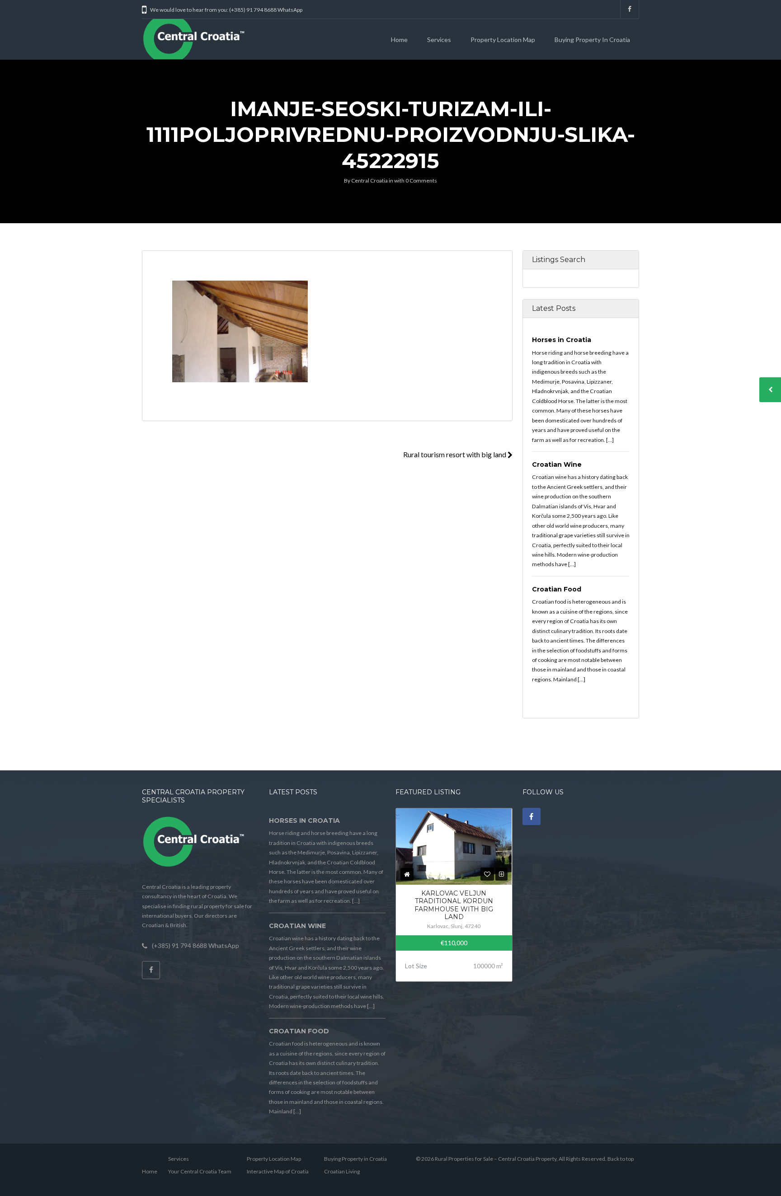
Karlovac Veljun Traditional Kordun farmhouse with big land (453, 905)
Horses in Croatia (561, 340)
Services (439, 39)
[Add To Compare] (501, 874)
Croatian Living (342, 1171)
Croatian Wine (557, 464)
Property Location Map (502, 39)
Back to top (620, 1158)
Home (399, 39)
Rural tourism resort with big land (455, 454)
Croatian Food (556, 589)
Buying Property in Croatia (592, 39)
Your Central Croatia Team (199, 1171)
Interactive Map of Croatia (278, 1171)
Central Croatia (369, 180)
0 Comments (421, 180)
